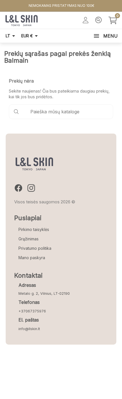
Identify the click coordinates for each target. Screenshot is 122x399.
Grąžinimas (28, 238)
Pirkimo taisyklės (33, 229)
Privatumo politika (34, 248)
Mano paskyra (31, 257)
